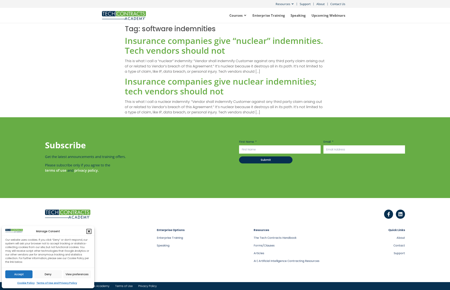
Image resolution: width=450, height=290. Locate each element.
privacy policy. (86, 170)
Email (327, 142)
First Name (247, 142)
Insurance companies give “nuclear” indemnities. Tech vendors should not (224, 45)
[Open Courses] (245, 15)
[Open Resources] (292, 4)
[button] (89, 231)
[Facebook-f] (388, 214)
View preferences (77, 274)
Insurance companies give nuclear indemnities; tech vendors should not (220, 86)
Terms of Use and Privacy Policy (56, 283)
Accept (19, 274)
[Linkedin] (400, 214)
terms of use (55, 170)
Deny (48, 274)
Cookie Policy (26, 283)
